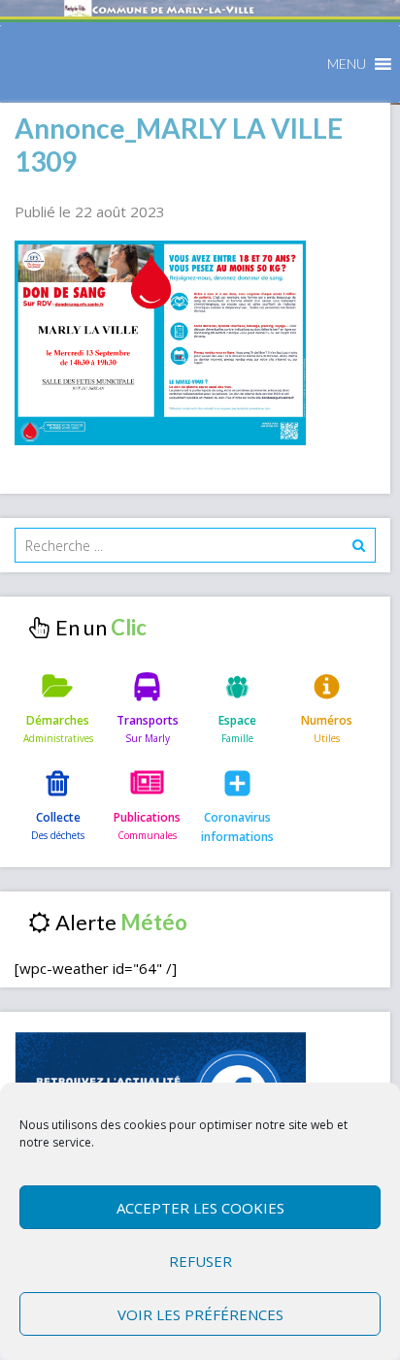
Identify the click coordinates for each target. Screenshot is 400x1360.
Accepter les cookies (200, 1207)
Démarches (57, 720)
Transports (148, 720)
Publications (147, 817)
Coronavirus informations (237, 827)
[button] (346, 64)
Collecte (58, 817)
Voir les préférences (200, 1314)
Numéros (326, 720)
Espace (237, 720)
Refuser (200, 1261)
